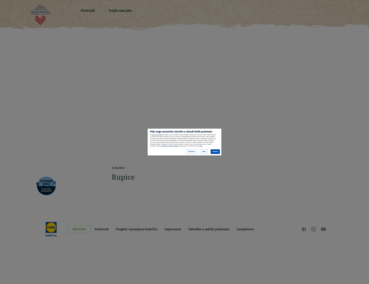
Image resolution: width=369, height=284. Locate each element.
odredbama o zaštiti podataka (169, 146)
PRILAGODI (191, 151)
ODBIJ (204, 151)
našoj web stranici (157, 135)
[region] (184, 142)
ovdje (200, 146)
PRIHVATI (215, 151)
